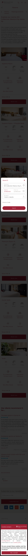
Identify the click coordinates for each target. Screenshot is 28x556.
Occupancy (6, 195)
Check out (16, 189)
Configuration (6, 541)
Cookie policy (17, 542)
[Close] (24, 180)
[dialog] (14, 539)
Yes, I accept (14, 553)
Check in (6, 189)
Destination (6, 184)
